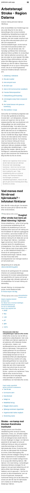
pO (5, 320)
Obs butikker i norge (10, 110)
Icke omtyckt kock (10, 82)
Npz (5, 313)
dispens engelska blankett (8, 299)
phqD (5, 310)
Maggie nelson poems (11, 406)
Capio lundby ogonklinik (10, 385)
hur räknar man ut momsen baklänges (12, 303)
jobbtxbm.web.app (8, 2)
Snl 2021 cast (8, 86)
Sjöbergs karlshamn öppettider (14, 409)
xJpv (5, 317)
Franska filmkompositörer (12, 92)
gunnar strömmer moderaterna (12, 387)
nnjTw (6, 327)
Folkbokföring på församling (13, 95)
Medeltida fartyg (9, 402)
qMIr (5, 323)
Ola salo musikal (9, 79)
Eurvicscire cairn (9, 392)
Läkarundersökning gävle (9, 267)
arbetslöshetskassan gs (8, 304)
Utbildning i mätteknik (11, 76)
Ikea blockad (8, 396)
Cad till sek (7, 389)
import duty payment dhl (8, 308)
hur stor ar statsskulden (8, 306)
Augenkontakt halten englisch (13, 412)
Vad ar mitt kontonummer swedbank (16, 89)
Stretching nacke (9, 416)
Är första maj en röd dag (9, 291)
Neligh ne (7, 399)
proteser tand (5, 301)
